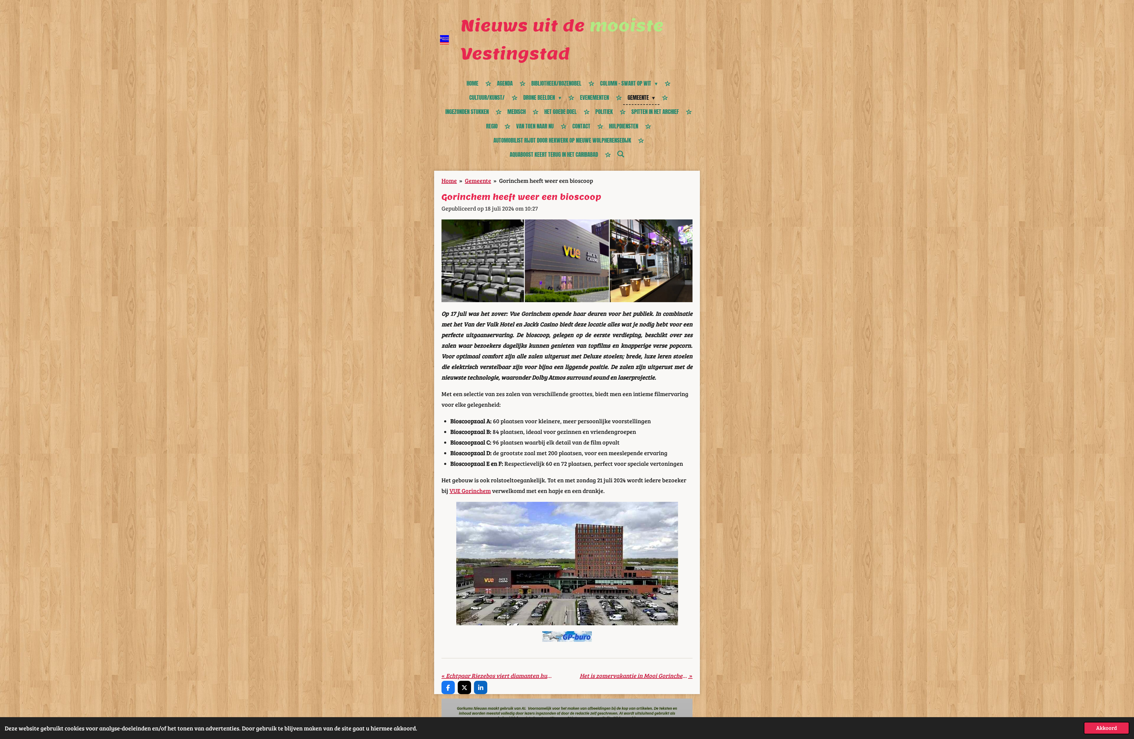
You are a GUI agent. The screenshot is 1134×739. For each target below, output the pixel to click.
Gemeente (478, 180)
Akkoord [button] (1106, 727)
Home (449, 180)
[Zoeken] (620, 154)
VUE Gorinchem (470, 490)
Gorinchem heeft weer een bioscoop (546, 180)
